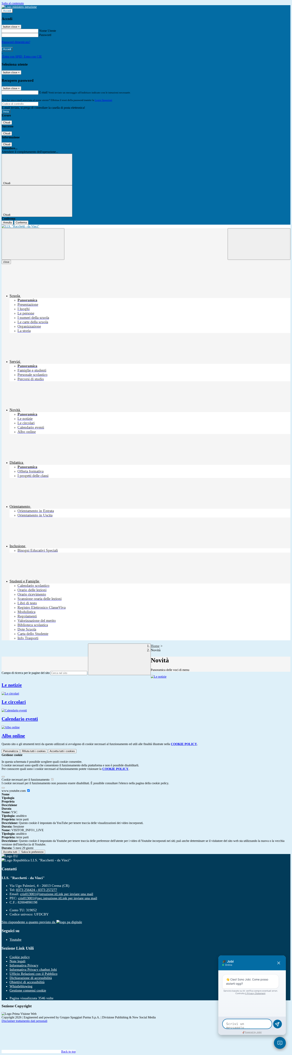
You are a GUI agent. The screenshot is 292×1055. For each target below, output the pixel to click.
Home (155, 646)
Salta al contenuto (13, 3)
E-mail (43, 92)
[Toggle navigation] (33, 244)
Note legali (17, 961)
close (6, 261)
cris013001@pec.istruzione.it (57, 898)
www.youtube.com (14, 790)
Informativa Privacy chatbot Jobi (33, 970)
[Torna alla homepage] (146, 226)
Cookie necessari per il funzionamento (26, 779)
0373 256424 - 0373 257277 (36, 890)
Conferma (21, 222)
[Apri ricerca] (259, 244)
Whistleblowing (21, 986)
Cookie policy (20, 957)
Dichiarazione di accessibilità (31, 978)
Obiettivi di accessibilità (27, 982)
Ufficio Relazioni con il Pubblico (33, 974)
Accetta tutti (62, 751)
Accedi (7, 10)
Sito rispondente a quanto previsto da (29, 922)
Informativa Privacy (24, 965)
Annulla (7, 222)
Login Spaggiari (103, 100)
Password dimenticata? (16, 42)
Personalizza (10, 751)
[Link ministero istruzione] (19, 7)
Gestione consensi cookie (28, 990)
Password (45, 35)
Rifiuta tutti (34, 751)
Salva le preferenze (32, 851)
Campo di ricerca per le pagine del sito (26, 673)
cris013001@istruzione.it (56, 894)
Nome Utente (47, 30)
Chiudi (6, 122)
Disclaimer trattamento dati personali (24, 1021)
